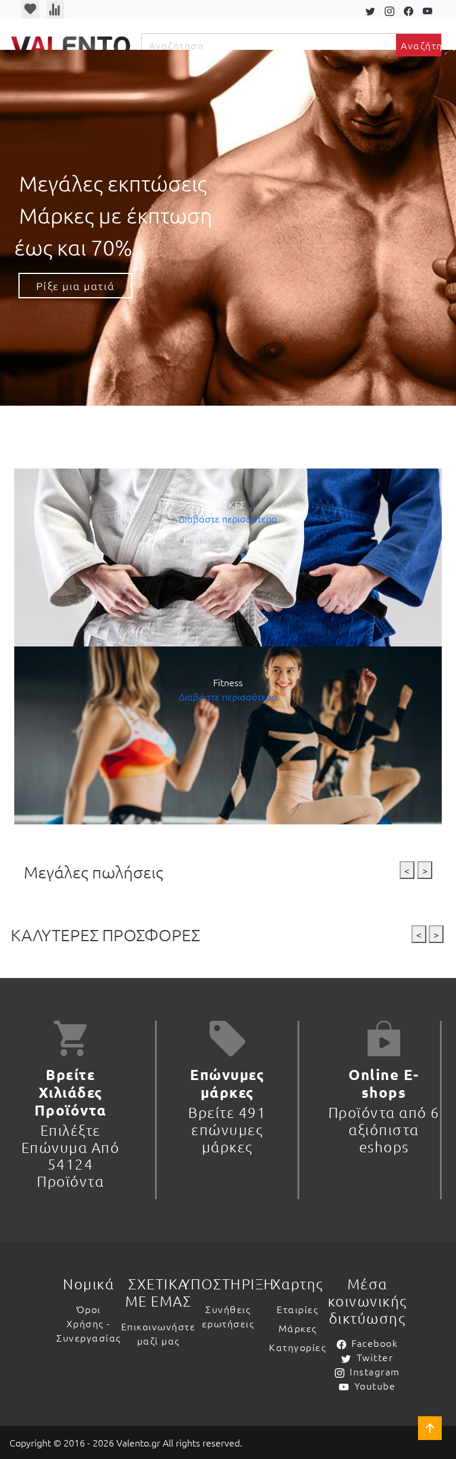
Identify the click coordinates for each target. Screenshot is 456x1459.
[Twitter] (373, 9)
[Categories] (27, 451)
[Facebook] (411, 9)
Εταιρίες (297, 1308)
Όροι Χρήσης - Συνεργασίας (88, 1323)
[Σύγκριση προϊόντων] (55, 9)
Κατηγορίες (297, 1346)
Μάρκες (297, 1327)
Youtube (374, 1385)
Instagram (375, 1371)
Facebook (375, 1342)
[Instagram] (392, 9)
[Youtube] (430, 9)
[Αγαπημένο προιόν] (30, 9)
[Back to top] (430, 1428)
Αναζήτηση (421, 45)
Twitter (375, 1357)
